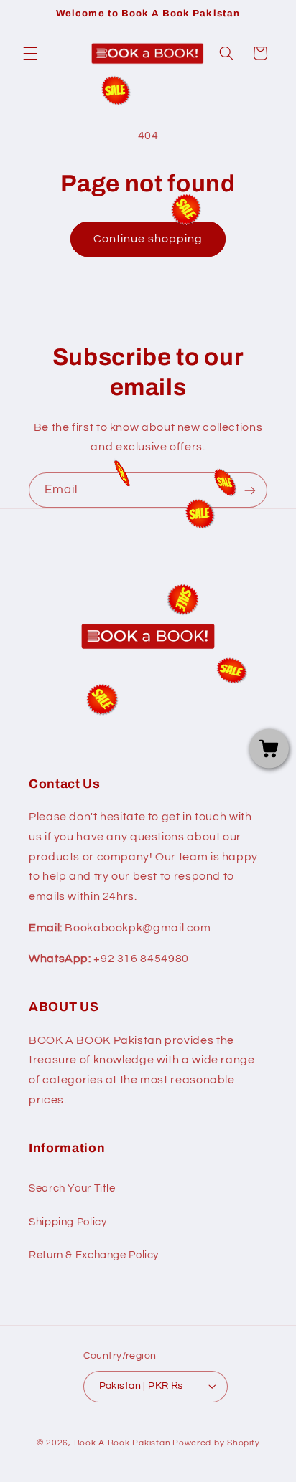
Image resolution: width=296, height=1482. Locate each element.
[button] (30, 53)
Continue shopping (148, 238)
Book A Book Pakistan (122, 1443)
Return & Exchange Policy (94, 1255)
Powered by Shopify (215, 1443)
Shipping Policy (67, 1222)
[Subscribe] (250, 490)
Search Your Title (72, 1188)
